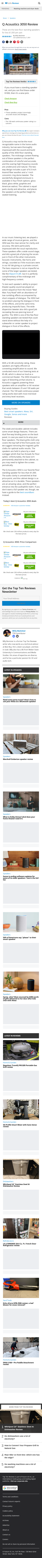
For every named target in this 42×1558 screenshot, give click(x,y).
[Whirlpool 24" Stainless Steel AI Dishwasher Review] (21, 1421)
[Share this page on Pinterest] (14, 42)
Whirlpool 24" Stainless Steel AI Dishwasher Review (19, 1428)
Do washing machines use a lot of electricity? (20, 1465)
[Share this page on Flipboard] (18, 42)
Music (5, 18)
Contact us (6, 1535)
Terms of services (28, 609)
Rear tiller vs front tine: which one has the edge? (22, 1456)
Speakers (13, 18)
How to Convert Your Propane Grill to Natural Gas (22, 1446)
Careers (5, 1539)
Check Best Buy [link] (11, 102)
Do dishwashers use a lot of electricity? (17, 1437)
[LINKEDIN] (14, 636)
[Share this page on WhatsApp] (10, 42)
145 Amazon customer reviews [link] (20, 505)
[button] (2, 3)
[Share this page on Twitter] (7, 42)
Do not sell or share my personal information (19, 1544)
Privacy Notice (30, 611)
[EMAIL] (18, 636)
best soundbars (27, 492)
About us (6, 1530)
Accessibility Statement (11, 1516)
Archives (6, 1520)
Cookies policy (8, 1511)
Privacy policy (7, 1506)
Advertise (6, 1525)
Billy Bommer (20, 36)
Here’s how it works (20, 49)
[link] (8, 514)
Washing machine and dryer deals (26, 9)
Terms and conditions (10, 1497)
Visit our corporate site (19, 1481)
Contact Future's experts (11, 1501)
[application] (21, 343)
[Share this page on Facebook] (3, 42)
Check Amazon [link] (11, 98)
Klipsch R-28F (15, 273)
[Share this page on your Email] (21, 42)
